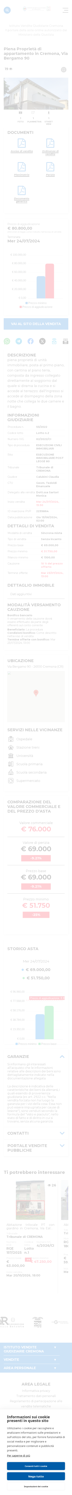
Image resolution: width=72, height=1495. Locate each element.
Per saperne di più (18, 1455)
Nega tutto (36, 1476)
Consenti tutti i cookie (36, 1466)
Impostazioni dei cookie (36, 1486)
